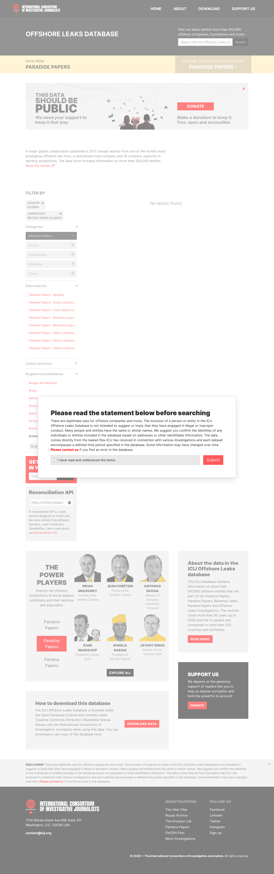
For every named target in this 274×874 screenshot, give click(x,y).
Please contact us (64, 450)
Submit (213, 460)
